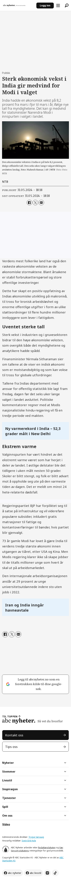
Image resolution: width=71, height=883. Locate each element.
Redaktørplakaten (46, 847)
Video (6, 824)
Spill (5, 807)
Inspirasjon (10, 789)
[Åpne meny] (58, 5)
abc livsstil (35, 873)
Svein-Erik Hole (29, 840)
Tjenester (9, 798)
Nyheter (8, 763)
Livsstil (7, 780)
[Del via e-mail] (41, 202)
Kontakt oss (14, 735)
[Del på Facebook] (29, 202)
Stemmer (8, 771)
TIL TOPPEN (9, 716)
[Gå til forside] (18, 5)
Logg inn (45, 5)
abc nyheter (14, 873)
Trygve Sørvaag (36, 837)
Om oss (7, 815)
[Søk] (66, 5)
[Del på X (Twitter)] (35, 202)
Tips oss (11, 746)
